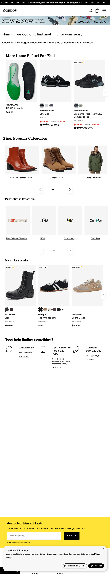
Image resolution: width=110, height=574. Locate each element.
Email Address (17, 535)
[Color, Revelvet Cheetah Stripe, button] (49, 309)
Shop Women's (82, 22)
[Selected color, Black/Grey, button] (76, 105)
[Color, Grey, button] (51, 105)
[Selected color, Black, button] (42, 105)
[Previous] (40, 189)
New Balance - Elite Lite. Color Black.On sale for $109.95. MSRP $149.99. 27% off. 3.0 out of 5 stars (55, 93)
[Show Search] (90, 10)
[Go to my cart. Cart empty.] (97, 10)
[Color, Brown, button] (11, 309)
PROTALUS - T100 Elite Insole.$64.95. (21, 87)
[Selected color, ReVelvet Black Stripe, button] (40, 309)
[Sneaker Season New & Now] (55, 20)
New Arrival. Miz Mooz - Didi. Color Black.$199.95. (20, 296)
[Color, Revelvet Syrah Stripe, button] (54, 309)
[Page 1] (53, 189)
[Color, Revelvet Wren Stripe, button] (45, 309)
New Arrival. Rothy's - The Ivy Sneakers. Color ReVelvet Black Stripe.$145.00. (54, 296)
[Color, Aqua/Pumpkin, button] (80, 105)
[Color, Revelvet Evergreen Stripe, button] (59, 309)
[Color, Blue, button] (46, 105)
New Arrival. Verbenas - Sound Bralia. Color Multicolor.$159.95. (87, 296)
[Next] (105, 92)
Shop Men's (100, 22)
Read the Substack (69, 2)
